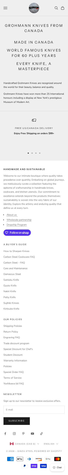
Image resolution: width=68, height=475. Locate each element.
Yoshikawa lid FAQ (13, 383)
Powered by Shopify (48, 451)
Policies (7, 366)
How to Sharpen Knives (16, 251)
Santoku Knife (11, 280)
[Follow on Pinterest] (23, 433)
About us (12, 214)
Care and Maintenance (15, 268)
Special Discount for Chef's (18, 349)
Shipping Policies (12, 326)
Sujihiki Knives (11, 303)
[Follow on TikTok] (41, 433)
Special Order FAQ (13, 372)
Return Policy (10, 331)
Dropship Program (17, 224)
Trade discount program (16, 343)
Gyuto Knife (9, 285)
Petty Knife (9, 297)
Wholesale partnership (19, 219)
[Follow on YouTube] (32, 433)
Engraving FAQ (11, 337)
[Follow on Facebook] (5, 433)
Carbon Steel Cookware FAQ (19, 257)
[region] (34, 132)
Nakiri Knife (9, 291)
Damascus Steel (12, 274)
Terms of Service (12, 377)
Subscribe (17, 420)
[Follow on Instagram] (14, 433)
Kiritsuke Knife (11, 308)
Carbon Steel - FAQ (14, 262)
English (49, 444)
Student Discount (12, 355)
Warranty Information (15, 360)
